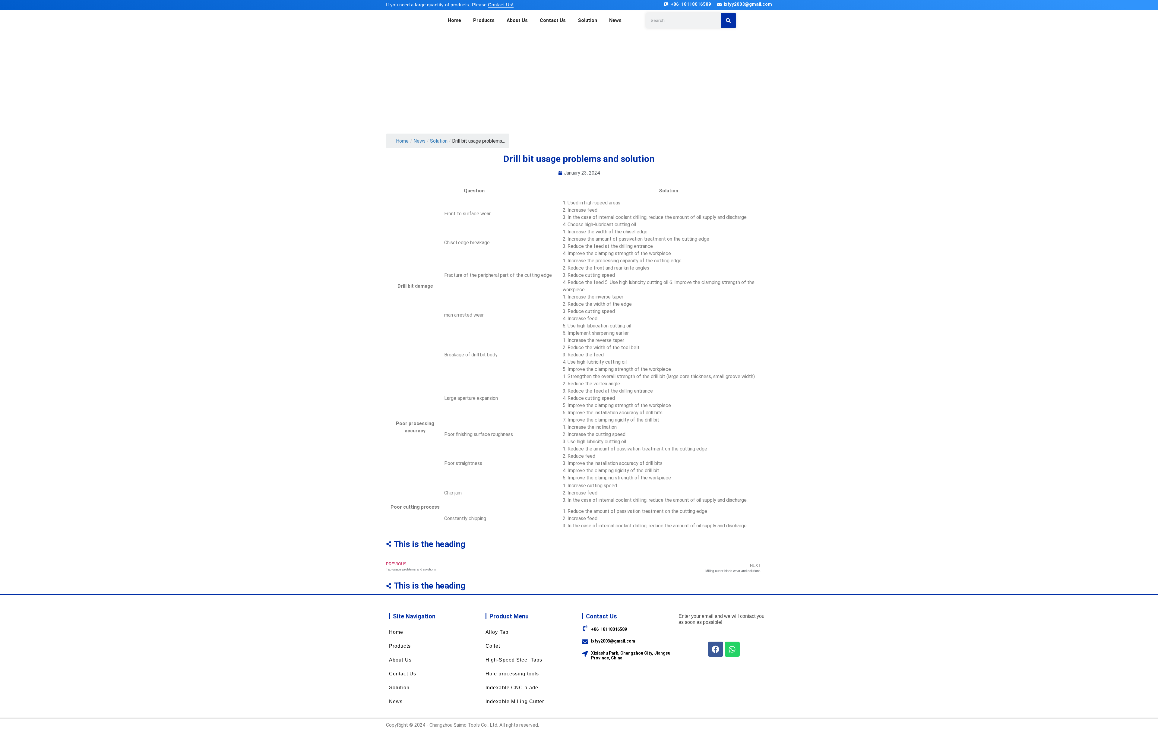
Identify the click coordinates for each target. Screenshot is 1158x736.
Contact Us (553, 20)
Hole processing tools (512, 673)
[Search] (728, 20)
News (615, 20)
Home (454, 20)
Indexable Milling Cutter (515, 701)
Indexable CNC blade (512, 687)
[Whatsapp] (732, 649)
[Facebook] (715, 649)
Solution (587, 20)
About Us (517, 20)
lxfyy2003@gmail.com (748, 4)
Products (484, 20)
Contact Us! (501, 4)
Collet (493, 646)
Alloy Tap (497, 632)
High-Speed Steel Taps (514, 659)
